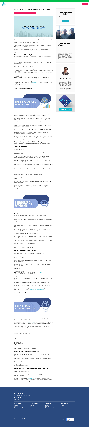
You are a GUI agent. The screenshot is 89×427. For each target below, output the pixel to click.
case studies (24, 344)
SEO (15, 408)
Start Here (85, 4)
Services (62, 4)
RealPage (62, 409)
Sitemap (28, 418)
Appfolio (62, 406)
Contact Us (78, 4)
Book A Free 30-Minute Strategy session (25, 12)
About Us (57, 4)
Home (53, 4)
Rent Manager (63, 407)
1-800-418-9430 (16, 399)
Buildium (62, 405)
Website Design (16, 406)
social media (34, 82)
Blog (26, 395)
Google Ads (16, 405)
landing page (39, 272)
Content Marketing (33, 408)
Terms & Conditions (23, 418)
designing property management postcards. (38, 289)
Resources (72, 4)
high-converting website (29, 322)
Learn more (65, 20)
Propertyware (63, 408)
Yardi (62, 410)
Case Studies (23, 395)
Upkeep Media (31, 378)
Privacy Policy (16, 418)
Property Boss (63, 413)
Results (67, 4)
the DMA (49, 60)
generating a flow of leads (39, 188)
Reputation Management (18, 407)
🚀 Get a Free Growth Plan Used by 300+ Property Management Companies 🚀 (44, 0)
